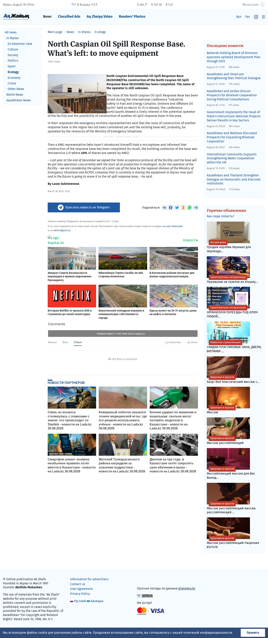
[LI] (145, 580)
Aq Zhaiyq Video (100, 16)
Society (13, 55)
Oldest (78, 342)
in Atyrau (12, 38)
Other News (16, 89)
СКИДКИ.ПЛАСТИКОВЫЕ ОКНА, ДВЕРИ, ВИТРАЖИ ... (234, 347)
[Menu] (263, 17)
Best (65, 342)
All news (10, 32)
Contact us (77, 584)
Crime (12, 83)
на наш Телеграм (172, 226)
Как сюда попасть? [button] (220, 216)
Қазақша (97, 601)
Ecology (13, 72)
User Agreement (81, 589)
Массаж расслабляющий (225, 441)
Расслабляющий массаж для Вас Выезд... (231, 473)
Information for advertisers (89, 579)
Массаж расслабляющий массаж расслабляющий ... (231, 508)
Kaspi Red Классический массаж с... (233, 380)
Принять (253, 632)
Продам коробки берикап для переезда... (229, 247)
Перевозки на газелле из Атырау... (232, 280)
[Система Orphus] (145, 596)
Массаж (220, 410)
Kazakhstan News (18, 100)
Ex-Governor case (20, 44)
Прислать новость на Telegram (87, 207)
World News (14, 94)
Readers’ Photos (132, 16)
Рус (247, 16)
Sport (11, 66)
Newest (52, 342)
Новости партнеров (66, 382)
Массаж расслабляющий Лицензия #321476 (233, 543)
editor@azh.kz (61, 230)
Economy (14, 77)
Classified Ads (69, 16)
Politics (13, 60)
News (47, 16)
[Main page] (16, 16)
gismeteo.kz (186, 588)
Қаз (238, 16)
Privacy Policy (80, 594)
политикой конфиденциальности (207, 632)
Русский (80, 601)
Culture (13, 49)
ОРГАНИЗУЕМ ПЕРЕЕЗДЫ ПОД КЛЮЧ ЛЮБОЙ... (232, 312)
